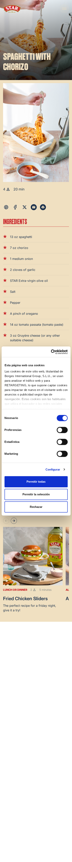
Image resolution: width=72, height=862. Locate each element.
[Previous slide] (6, 521)
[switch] (62, 430)
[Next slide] (14, 521)
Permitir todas (36, 481)
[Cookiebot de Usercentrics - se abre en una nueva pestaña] (51, 351)
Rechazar (36, 506)
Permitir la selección (36, 494)
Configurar (53, 469)
